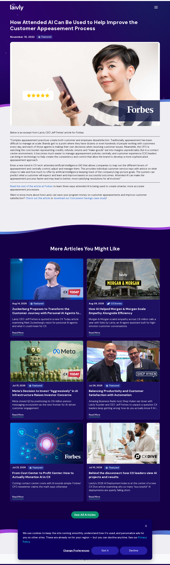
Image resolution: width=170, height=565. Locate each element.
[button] (156, 7)
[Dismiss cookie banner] (146, 526)
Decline (133, 550)
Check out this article (38, 198)
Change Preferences (76, 550)
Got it (105, 550)
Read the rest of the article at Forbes (31, 186)
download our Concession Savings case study (80, 198)
